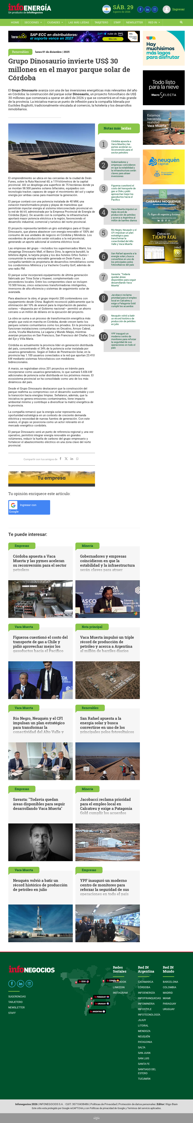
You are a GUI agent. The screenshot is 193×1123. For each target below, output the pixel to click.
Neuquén (144, 1036)
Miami (167, 998)
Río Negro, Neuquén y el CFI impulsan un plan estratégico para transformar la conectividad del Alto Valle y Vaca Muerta (123, 236)
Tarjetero (101, 22)
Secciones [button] (32, 22)
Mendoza (144, 1031)
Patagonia (145, 1041)
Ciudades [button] (54, 22)
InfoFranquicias (149, 998)
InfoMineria (146, 1003)
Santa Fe (144, 1063)
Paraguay (169, 1003)
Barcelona (170, 981)
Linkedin (119, 987)
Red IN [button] (153, 22)
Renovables (20, 52)
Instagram (120, 992)
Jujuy (142, 1020)
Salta (141, 1047)
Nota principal (92, 627)
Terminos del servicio (138, 1108)
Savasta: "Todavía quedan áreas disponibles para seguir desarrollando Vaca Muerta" (123, 280)
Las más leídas (78, 22)
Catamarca (145, 981)
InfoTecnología (149, 1014)
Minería (87, 546)
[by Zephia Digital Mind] (96, 1118)
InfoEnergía (146, 992)
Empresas (22, 546)
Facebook (119, 981)
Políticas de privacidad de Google (107, 1108)
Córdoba (144, 987)
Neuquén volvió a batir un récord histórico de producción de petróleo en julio (123, 320)
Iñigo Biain (171, 1104)
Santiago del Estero (147, 1071)
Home (15, 22)
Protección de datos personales (137, 1104)
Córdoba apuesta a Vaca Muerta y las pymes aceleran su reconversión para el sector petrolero (122, 147)
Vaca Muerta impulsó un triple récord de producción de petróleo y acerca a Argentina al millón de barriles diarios (124, 215)
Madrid (168, 992)
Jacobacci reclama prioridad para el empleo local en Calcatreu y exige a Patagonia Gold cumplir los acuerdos (124, 301)
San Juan (144, 1052)
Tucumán (144, 1078)
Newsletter (134, 22)
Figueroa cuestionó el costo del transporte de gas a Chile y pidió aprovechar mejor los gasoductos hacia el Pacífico (123, 192)
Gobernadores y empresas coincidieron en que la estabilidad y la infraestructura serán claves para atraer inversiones (123, 169)
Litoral (143, 1025)
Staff (117, 22)
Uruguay (169, 1009)
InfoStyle (145, 1009)
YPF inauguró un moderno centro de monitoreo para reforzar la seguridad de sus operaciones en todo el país (123, 340)
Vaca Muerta (24, 627)
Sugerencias (17, 996)
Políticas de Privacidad (103, 1104)
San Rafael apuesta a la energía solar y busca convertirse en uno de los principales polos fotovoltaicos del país (123, 259)
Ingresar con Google (22, 508)
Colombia (169, 987)
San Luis (143, 1058)
